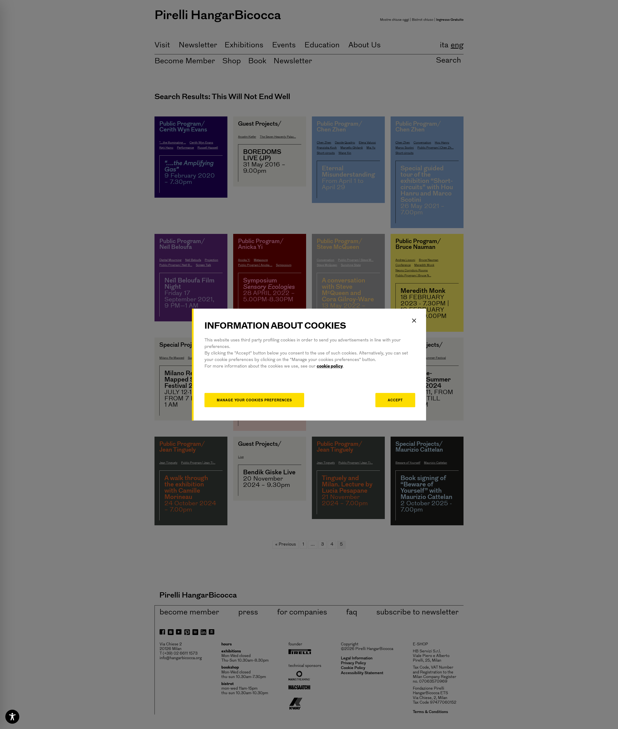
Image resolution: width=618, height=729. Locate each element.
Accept (395, 399)
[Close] (414, 320)
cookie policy (330, 366)
